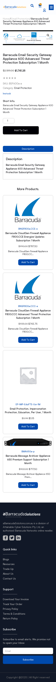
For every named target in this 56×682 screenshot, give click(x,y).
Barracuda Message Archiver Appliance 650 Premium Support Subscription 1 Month (28, 459)
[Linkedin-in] (18, 537)
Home (6, 18)
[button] (51, 7)
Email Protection (20, 18)
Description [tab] (28, 148)
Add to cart (21, 130)
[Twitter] (11, 537)
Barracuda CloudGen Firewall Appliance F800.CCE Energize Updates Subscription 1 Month (28, 237)
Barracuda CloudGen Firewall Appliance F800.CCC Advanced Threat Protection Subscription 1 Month (28, 314)
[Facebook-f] (5, 537)
